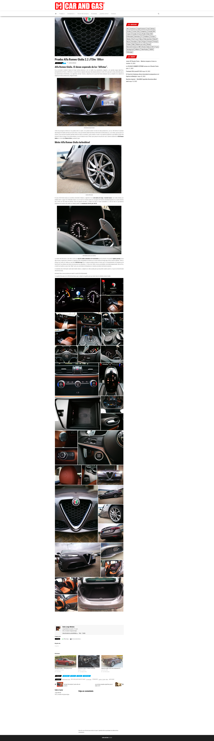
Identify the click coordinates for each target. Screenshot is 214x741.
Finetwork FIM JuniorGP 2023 (134, 71)
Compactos (143, 31)
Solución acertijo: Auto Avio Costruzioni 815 (110, 668)
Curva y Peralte (141, 34)
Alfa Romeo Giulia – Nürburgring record (63, 668)
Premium (150, 41)
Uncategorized (130, 49)
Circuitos (129, 31)
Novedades (94, 13)
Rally (133, 44)
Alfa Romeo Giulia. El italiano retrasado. (86, 668)
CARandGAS (95, 679)
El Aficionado (130, 36)
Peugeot (144, 41)
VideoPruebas (86, 676)
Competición (70, 13)
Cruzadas (134, 34)
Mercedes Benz (148, 39)
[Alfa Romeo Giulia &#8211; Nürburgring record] (65, 661)
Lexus (136, 39)
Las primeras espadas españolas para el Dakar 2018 (104, 685)
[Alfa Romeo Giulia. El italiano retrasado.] (89, 661)
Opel (139, 41)
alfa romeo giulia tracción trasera (78, 679)
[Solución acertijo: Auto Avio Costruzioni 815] (112, 661)
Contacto (113, 13)
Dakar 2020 (149, 34)
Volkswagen (130, 52)
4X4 (127, 29)
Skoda (143, 47)
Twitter (83, 633)
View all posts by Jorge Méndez (70, 633)
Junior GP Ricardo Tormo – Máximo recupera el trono (140, 61)
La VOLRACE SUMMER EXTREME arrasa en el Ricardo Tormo (142, 66)
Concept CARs (151, 31)
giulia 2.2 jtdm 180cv (103, 679)
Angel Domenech (141, 29)
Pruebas (61, 13)
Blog (80, 633)
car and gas (88, 679)
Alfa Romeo (66, 676)
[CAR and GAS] (56, 13)
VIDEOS (151, 49)
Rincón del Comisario (83, 13)
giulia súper (111, 679)
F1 (142, 36)
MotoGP (155, 39)
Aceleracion (133, 29)
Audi (148, 29)
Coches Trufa (136, 31)
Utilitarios (137, 49)
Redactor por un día (140, 44)
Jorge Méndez (72, 63)
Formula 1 (153, 36)
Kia (133, 39)
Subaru (148, 47)
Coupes (128, 34)
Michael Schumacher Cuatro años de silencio (72, 685)
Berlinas (73, 676)
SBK (140, 47)
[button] (80, 6)
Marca (141, 39)
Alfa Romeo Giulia (66, 679)
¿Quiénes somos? (104, 13)
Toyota (156, 47)
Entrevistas (137, 36)
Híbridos (129, 39)
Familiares (146, 36)
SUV (153, 47)
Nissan (128, 41)
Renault (149, 44)
